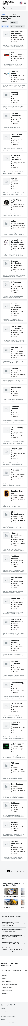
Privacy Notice (4, 1011)
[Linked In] (1, 1005)
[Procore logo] (8, 2)
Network (5, 4)
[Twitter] (7, 1005)
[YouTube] (14, 1005)
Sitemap (3, 1019)
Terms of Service (5, 1013)
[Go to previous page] (2, 871)
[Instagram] (11, 1005)
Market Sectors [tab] (17, 970)
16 (23, 871)
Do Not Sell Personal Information (8, 1016)
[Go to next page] (2, 873)
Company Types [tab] (6, 970)
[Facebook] (4, 1005)
